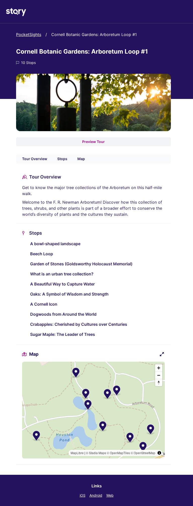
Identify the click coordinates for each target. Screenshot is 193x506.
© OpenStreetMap (143, 453)
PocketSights (28, 34)
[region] (93, 410)
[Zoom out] (158, 375)
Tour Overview (34, 159)
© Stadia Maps (96, 453)
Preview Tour (93, 141)
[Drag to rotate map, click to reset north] (158, 382)
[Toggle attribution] (159, 453)
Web (110, 495)
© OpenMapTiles (118, 453)
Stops (62, 159)
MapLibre (77, 453)
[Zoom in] (158, 368)
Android (95, 495)
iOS (82, 495)
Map (81, 159)
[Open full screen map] (162, 354)
